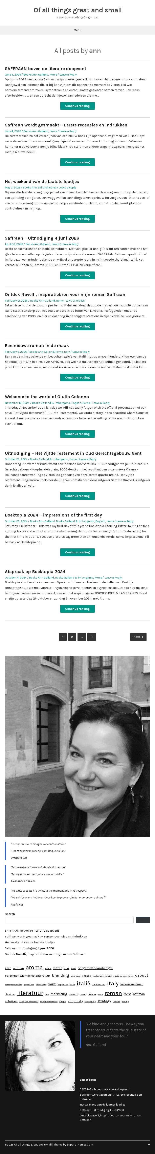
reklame (92, 994)
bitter (57, 968)
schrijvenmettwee (49, 1001)
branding (60, 975)
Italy (68, 300)
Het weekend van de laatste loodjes (42, 181)
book (73, 968)
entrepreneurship (13, 984)
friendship (41, 984)
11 (93, 637)
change (86, 975)
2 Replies (79, 300)
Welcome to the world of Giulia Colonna (47, 396)
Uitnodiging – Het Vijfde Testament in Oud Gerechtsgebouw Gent (73, 453)
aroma (34, 967)
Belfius (48, 968)
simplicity (75, 1001)
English (76, 403)
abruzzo (18, 968)
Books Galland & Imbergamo (51, 403)
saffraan (139, 994)
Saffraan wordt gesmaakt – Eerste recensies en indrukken (66, 125)
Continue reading (77, 106)
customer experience (123, 976)
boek (66, 968)
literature (10, 994)
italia (72, 984)
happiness (63, 984)
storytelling (90, 1001)
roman (113, 993)
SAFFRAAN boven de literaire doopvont (45, 68)
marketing (58, 994)
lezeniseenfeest (131, 984)
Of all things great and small (78, 10)
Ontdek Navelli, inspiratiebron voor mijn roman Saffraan (65, 294)
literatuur (30, 993)
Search (10, 914)
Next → (138, 637)
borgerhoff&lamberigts (95, 968)
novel (83, 994)
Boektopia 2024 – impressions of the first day (53, 515)
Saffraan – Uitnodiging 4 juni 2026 (42, 238)
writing (125, 1001)
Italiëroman (98, 984)
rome (127, 994)
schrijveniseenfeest (28, 1001)
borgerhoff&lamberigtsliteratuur (27, 975)
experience (29, 984)
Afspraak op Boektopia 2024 (35, 571)
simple (62, 1001)
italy (112, 983)
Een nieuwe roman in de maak (37, 345)
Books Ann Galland (35, 74)
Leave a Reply (68, 74)
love (47, 994)
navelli (73, 994)
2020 (8, 968)
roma (100, 994)
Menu (77, 30)
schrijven (11, 1001)
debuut (141, 975)
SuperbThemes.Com (80, 1144)
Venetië (116, 1001)
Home (53, 74)
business (75, 976)
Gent (52, 984)
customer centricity (102, 976)
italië (83, 983)
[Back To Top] (148, 1144)
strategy (104, 1001)
